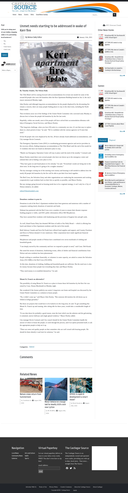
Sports (27, 458)
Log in (75, 490)
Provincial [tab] (102, 140)
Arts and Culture (30, 453)
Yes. (5, 41)
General (31, 347)
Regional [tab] (112, 140)
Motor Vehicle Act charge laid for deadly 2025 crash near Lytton (55, 404)
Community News (17, 456)
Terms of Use (43, 487)
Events (26, 14)
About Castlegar (97, 487)
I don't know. (7, 46)
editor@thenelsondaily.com (29, 191)
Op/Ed (26, 456)
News (20, 14)
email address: (43, 465)
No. (5, 44)
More (121, 76)
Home (14, 14)
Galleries (14, 458)
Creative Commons (66, 487)
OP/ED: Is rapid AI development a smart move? (79, 397)
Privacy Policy (53, 487)
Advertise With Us (31, 487)
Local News (15, 453)
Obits (32, 14)
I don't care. (7, 49)
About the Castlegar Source (82, 487)
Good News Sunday (42, 14)
